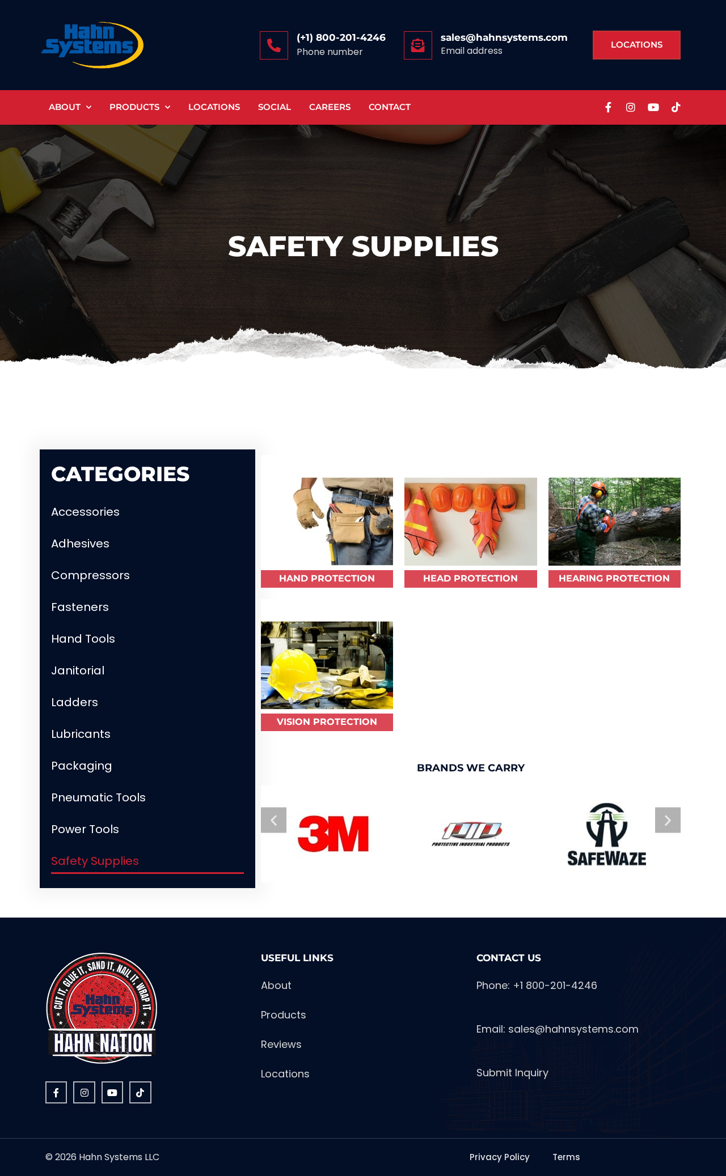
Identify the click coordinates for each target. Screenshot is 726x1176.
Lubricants (81, 734)
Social (274, 106)
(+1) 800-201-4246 (341, 37)
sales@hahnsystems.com (504, 37)
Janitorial (77, 670)
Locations (214, 106)
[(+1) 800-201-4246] (274, 45)
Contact (390, 106)
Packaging (81, 766)
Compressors (90, 575)
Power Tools (85, 829)
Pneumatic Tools (98, 797)
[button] (273, 820)
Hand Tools (83, 639)
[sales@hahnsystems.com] (418, 45)
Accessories (85, 512)
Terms (566, 1157)
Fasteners (80, 607)
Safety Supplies (95, 861)
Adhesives (80, 543)
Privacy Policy (500, 1157)
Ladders (74, 702)
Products (134, 106)
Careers (330, 106)
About (65, 106)
